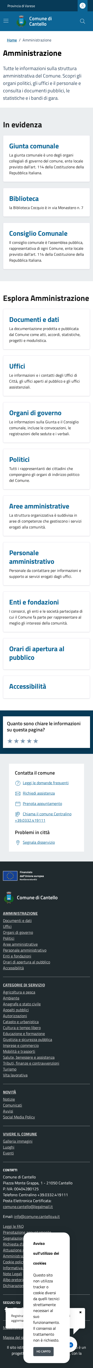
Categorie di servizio (24, 985)
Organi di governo (18, 932)
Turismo (9, 1069)
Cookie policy (14, 1262)
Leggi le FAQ (13, 1226)
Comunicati (12, 1105)
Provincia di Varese (21, 5)
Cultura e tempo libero (22, 1028)
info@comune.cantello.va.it (37, 1216)
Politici (8, 938)
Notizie (9, 1099)
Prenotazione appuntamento (27, 1232)
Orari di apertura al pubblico (26, 962)
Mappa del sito (15, 1337)
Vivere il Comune (20, 1134)
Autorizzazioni (15, 1016)
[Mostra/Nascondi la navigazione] (6, 21)
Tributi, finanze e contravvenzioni (31, 1063)
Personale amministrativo (24, 950)
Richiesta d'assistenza (21, 1244)
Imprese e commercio (21, 1045)
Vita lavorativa (15, 1075)
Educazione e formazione (24, 1033)
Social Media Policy (19, 1117)
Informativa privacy (19, 1268)
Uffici (7, 926)
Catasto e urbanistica (21, 1022)
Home (12, 40)
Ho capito (43, 1351)
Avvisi (8, 1111)
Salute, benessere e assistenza (29, 1057)
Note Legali (12, 1274)
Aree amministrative (20, 944)
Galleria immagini (17, 1141)
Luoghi (8, 1147)
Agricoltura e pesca (19, 992)
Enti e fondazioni (17, 956)
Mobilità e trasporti (19, 1051)
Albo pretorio (14, 1280)
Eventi (8, 1153)
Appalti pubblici (16, 1010)
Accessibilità (13, 968)
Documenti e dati (17, 920)
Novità (9, 1092)
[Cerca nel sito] (83, 21)
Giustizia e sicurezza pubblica (27, 1039)
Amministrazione (20, 913)
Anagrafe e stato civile (22, 1004)
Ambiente (11, 998)
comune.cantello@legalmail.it (28, 1207)
